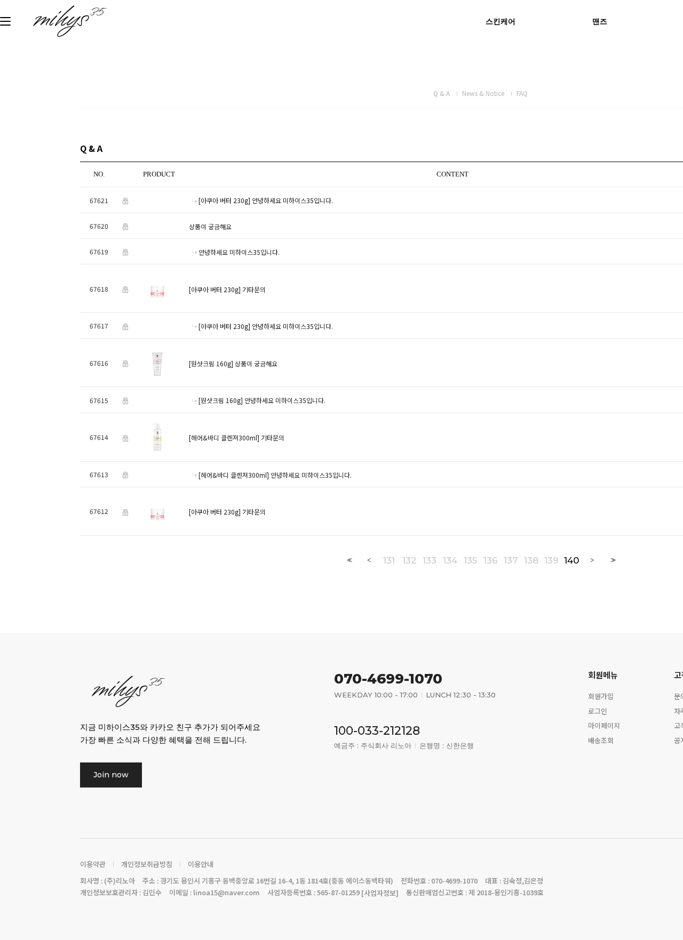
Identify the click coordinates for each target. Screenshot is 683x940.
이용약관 (93, 864)
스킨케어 (500, 21)
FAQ (522, 93)
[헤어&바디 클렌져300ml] (224, 437)
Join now (111, 775)
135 (470, 560)
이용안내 (200, 864)
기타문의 (254, 289)
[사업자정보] (380, 893)
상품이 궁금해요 (210, 226)
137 (511, 560)
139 (551, 560)
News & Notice (483, 93)
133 (429, 560)
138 (531, 560)
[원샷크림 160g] (211, 363)
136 (490, 560)
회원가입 (601, 695)
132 (409, 560)
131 (389, 560)
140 (571, 560)
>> (612, 560)
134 (450, 560)
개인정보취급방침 (146, 864)
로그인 (597, 710)
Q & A (441, 93)
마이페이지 (604, 725)
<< (348, 560)
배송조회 (601, 740)
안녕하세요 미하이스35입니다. (292, 200)
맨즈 (599, 21)
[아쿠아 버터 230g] (224, 200)
